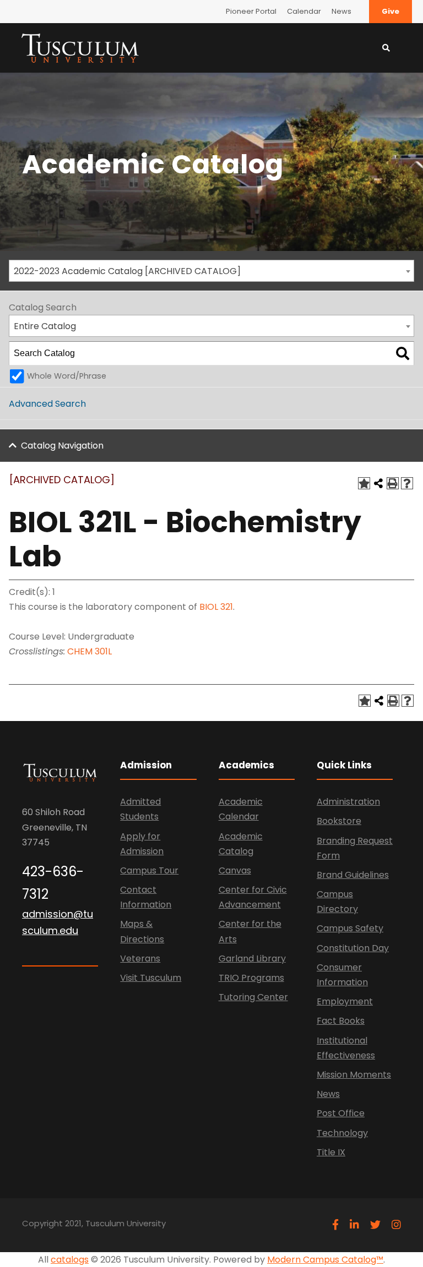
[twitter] (375, 1224)
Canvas (235, 870)
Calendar (304, 11)
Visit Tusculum (150, 977)
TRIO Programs (251, 977)
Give (390, 11)
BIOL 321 (216, 606)
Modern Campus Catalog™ (325, 1259)
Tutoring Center (253, 997)
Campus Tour (149, 870)
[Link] (79, 47)
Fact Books (341, 1020)
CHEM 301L (89, 651)
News (341, 11)
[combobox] (211, 271)
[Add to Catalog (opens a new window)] (364, 483)
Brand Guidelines (353, 875)
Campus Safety (350, 928)
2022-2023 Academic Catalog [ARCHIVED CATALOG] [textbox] (127, 271)
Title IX (331, 1152)
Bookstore (339, 821)
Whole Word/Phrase (66, 375)
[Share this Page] (378, 483)
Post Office (341, 1113)
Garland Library (252, 958)
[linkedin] (354, 1224)
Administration (348, 801)
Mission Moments (354, 1074)
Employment (345, 1001)
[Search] (402, 353)
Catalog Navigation (62, 445)
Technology (342, 1133)
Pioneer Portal (251, 11)
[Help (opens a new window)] (407, 483)
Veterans (140, 958)
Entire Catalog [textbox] (45, 326)
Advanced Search (47, 403)
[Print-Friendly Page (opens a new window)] (393, 483)
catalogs (70, 1259)
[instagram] (396, 1224)
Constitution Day (353, 948)
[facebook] (335, 1224)
